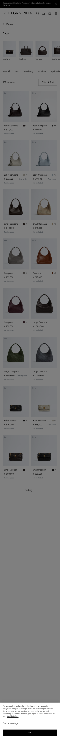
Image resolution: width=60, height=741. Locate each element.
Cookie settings (10, 723)
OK (29, 732)
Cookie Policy (12, 716)
